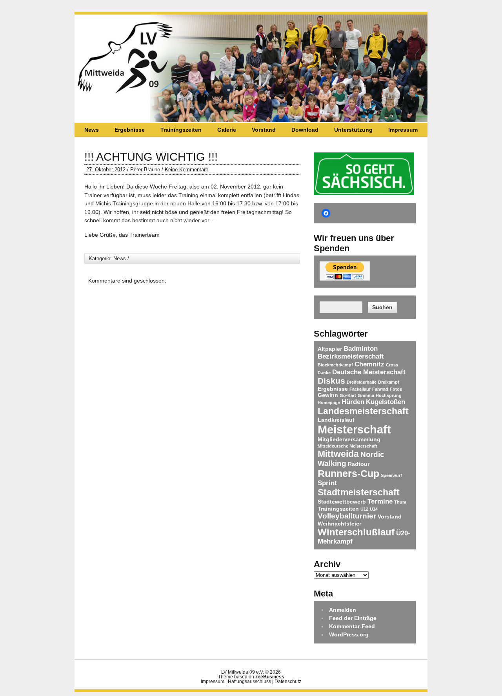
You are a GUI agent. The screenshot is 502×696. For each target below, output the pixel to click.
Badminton (361, 348)
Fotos (396, 389)
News (91, 130)
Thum (400, 502)
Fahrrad (380, 389)
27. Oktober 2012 (106, 169)
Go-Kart (348, 395)
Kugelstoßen (385, 402)
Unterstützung (353, 130)
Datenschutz (288, 681)
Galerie (226, 130)
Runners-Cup (348, 473)
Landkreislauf (336, 420)
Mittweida (338, 454)
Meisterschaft (354, 429)
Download (304, 130)
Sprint (327, 483)
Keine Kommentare (186, 169)
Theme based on (251, 676)
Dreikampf (388, 382)
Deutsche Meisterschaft (369, 372)
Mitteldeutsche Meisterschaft (347, 446)
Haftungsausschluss (249, 681)
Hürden (353, 402)
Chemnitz (369, 364)
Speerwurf (391, 475)
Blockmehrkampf (335, 364)
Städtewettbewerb (342, 501)
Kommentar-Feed (352, 626)
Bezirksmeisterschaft (351, 356)
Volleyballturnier (347, 516)
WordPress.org (349, 634)
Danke (324, 372)
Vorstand (264, 130)
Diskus (331, 380)
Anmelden (342, 610)
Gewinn (328, 395)
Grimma (366, 395)
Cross (392, 364)
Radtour (358, 464)
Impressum (403, 130)
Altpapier (330, 349)
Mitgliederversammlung (349, 439)
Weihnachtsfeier (339, 523)
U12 (364, 509)
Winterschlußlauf (356, 532)
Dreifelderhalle (361, 382)
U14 (374, 509)
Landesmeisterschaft (363, 411)
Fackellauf (360, 389)
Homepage (329, 402)
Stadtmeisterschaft (359, 492)
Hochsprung (389, 395)
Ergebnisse (130, 130)
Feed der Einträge (352, 618)
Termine (380, 501)
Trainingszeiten (181, 130)
